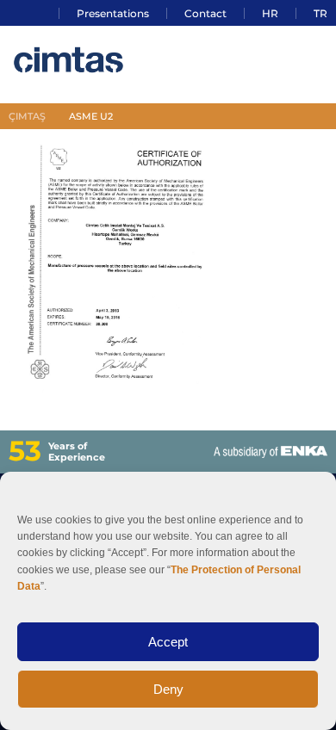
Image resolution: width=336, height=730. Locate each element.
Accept (168, 641)
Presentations (113, 13)
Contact (205, 13)
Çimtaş (27, 116)
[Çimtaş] (73, 64)
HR (270, 13)
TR (320, 13)
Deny (168, 689)
